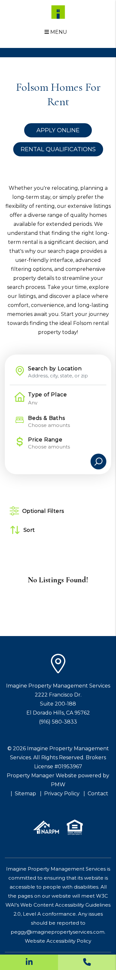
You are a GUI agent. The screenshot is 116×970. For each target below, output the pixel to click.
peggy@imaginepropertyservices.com (57, 932)
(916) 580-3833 (58, 722)
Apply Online (58, 130)
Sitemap (25, 793)
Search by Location (55, 368)
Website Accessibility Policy (58, 941)
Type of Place (47, 394)
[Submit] (98, 461)
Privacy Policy (62, 793)
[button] (29, 962)
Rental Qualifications (58, 149)
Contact (98, 793)
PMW (58, 784)
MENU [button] (58, 32)
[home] (58, 12)
